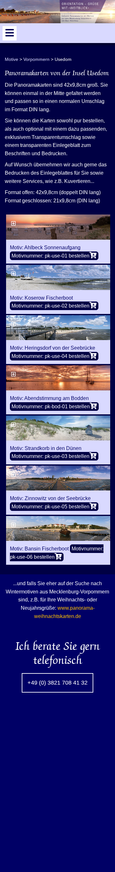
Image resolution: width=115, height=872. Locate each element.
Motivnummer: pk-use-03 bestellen (50, 456)
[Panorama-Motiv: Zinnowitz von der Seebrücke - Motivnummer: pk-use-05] (58, 478)
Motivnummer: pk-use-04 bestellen (50, 356)
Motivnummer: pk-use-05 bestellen (50, 506)
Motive (11, 59)
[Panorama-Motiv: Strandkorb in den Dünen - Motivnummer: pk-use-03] (58, 428)
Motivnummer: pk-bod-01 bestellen (51, 406)
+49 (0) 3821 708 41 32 (57, 682)
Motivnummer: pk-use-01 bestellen (50, 255)
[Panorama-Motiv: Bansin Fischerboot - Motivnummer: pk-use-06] (58, 528)
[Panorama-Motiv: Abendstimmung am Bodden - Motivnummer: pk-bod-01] (58, 377)
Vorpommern (36, 59)
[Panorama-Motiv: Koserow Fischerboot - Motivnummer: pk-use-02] (58, 277)
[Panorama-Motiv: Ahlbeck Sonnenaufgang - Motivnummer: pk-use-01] (58, 227)
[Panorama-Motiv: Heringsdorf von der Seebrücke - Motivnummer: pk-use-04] (58, 327)
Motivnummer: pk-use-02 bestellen (50, 306)
